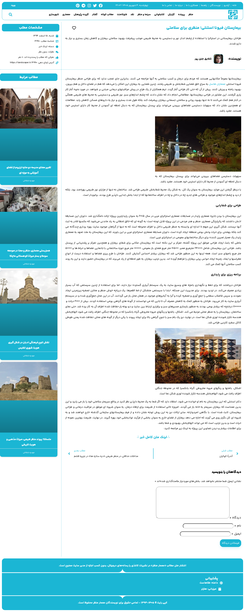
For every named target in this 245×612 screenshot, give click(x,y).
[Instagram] (89, 5)
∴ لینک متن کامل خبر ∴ (153, 437)
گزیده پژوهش (81, 14)
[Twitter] (95, 5)
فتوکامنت (122, 14)
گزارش (171, 14)
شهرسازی (54, 14)
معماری (66, 14)
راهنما (204, 5)
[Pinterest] (78, 5)
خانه (234, 5)
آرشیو (226, 5)
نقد (132, 14)
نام (237, 525)
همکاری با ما (192, 5)
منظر (190, 14)
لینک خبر (43, 46)
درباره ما (179, 5)
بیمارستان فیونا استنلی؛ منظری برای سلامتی (203, 28)
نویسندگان (215, 5)
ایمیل (236, 533)
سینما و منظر (144, 14)
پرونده (181, 14)
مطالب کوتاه (107, 14)
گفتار (94, 14)
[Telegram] (83, 5)
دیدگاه (235, 517)
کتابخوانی (159, 14)
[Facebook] (101, 5)
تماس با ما (167, 5)
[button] (10, 14)
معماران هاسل (217, 84)
